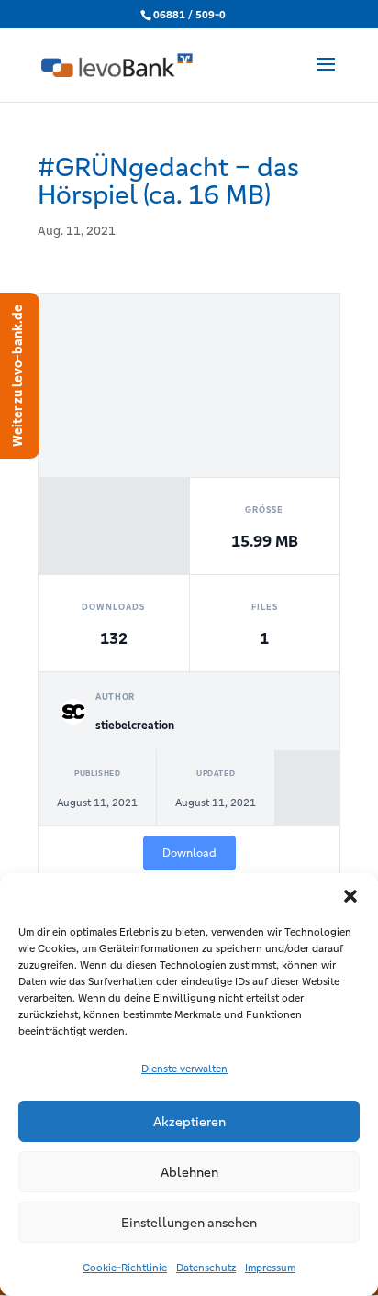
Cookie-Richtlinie (125, 1267)
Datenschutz (206, 1267)
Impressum (270, 1267)
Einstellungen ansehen (189, 1222)
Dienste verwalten (184, 1068)
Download (189, 853)
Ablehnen (189, 1172)
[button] (350, 896)
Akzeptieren (189, 1121)
